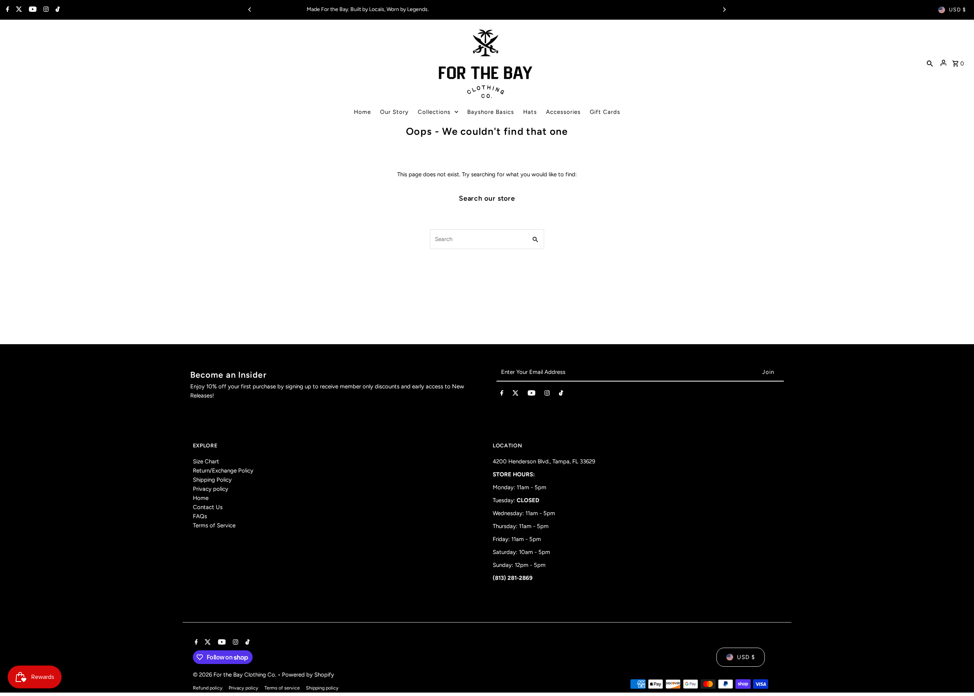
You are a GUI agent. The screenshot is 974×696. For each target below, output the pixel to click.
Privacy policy (210, 488)
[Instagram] (45, 10)
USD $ (957, 9)
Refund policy (208, 688)
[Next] (724, 9)
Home (200, 498)
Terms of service (282, 688)
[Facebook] (6, 10)
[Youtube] (32, 10)
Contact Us (208, 507)
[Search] (930, 62)
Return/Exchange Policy (223, 470)
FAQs (200, 516)
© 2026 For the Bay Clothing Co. (235, 674)
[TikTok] (57, 10)
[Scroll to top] (957, 676)
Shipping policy (322, 688)
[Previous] (250, 9)
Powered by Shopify (308, 674)
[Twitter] (18, 10)
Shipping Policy (212, 479)
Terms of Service (214, 525)
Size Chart (206, 461)
